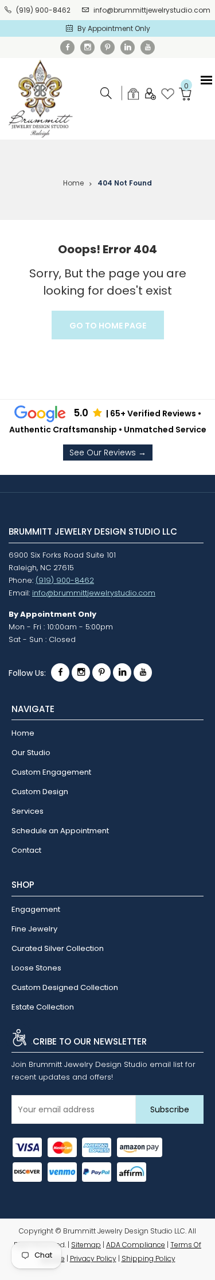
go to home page (107, 325)
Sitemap (86, 1245)
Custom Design (39, 791)
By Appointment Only (113, 28)
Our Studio (30, 752)
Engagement (35, 909)
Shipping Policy (148, 1258)
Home (73, 183)
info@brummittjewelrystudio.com (151, 10)
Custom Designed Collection (64, 987)
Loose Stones (36, 967)
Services (27, 811)
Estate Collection (42, 1006)
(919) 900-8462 (43, 10)
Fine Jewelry (34, 928)
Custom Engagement (51, 772)
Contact (26, 850)
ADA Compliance (135, 1245)
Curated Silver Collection (57, 948)
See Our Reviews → (107, 452)
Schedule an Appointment (60, 830)
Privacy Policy (93, 1258)
